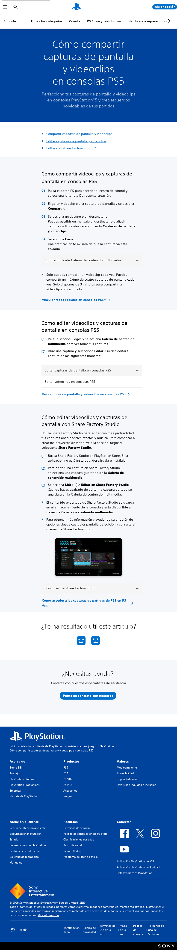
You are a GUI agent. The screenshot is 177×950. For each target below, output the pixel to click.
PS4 (65, 773)
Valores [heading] (123, 761)
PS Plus (68, 785)
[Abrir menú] (5, 7)
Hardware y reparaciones (147, 21)
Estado (14, 839)
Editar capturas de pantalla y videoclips (76, 141)
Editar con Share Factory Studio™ (71, 148)
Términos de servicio (76, 828)
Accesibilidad (125, 773)
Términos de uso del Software (156, 930)
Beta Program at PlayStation (134, 873)
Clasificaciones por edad (78, 839)
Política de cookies (138, 930)
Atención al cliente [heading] (24, 822)
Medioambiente (127, 767)
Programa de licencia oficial (80, 857)
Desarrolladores (73, 851)
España (22, 930)
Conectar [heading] (124, 822)
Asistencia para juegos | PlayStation (91, 746)
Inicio (13, 746)
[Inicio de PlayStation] (76, 7)
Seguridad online (127, 779)
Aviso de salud (72, 845)
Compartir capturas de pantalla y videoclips (79, 134)
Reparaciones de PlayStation (28, 845)
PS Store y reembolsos (104, 21)
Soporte (10, 21)
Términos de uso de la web (107, 930)
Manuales (16, 862)
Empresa (15, 791)
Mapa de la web (123, 930)
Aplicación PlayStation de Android (138, 867)
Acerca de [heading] (17, 761)
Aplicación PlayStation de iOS (135, 861)
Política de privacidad (89, 930)
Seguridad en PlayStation (25, 834)
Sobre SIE (15, 767)
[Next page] (168, 21)
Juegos (67, 796)
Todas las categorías (46, 21)
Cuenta (74, 21)
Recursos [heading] (70, 822)
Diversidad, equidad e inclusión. (137, 785)
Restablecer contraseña (25, 851)
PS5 (65, 767)
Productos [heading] (71, 761)
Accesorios (70, 791)
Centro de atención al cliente (28, 828)
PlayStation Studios (22, 779)
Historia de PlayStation (24, 796)
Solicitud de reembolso (24, 857)
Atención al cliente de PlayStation (42, 746)
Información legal (72, 930)
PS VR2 (67, 779)
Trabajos (15, 773)
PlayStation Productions (25, 785)
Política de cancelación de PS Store (85, 834)
